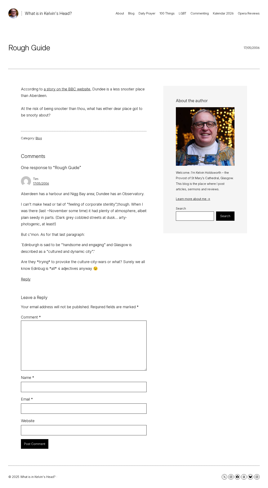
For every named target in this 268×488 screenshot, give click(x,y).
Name (27, 377)
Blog (39, 138)
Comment (31, 317)
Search (181, 208)
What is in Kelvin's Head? (48, 13)
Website (28, 421)
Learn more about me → (193, 199)
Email (27, 399)
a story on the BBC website (67, 89)
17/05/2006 (41, 183)
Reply (26, 279)
